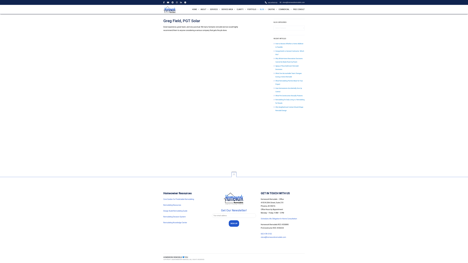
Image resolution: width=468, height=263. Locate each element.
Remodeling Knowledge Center (175, 223)
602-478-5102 (266, 234)
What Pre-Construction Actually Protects (289, 96)
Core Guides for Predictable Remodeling (178, 199)
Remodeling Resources (172, 205)
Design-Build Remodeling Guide (175, 211)
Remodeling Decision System (174, 217)
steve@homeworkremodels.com (294, 2)
